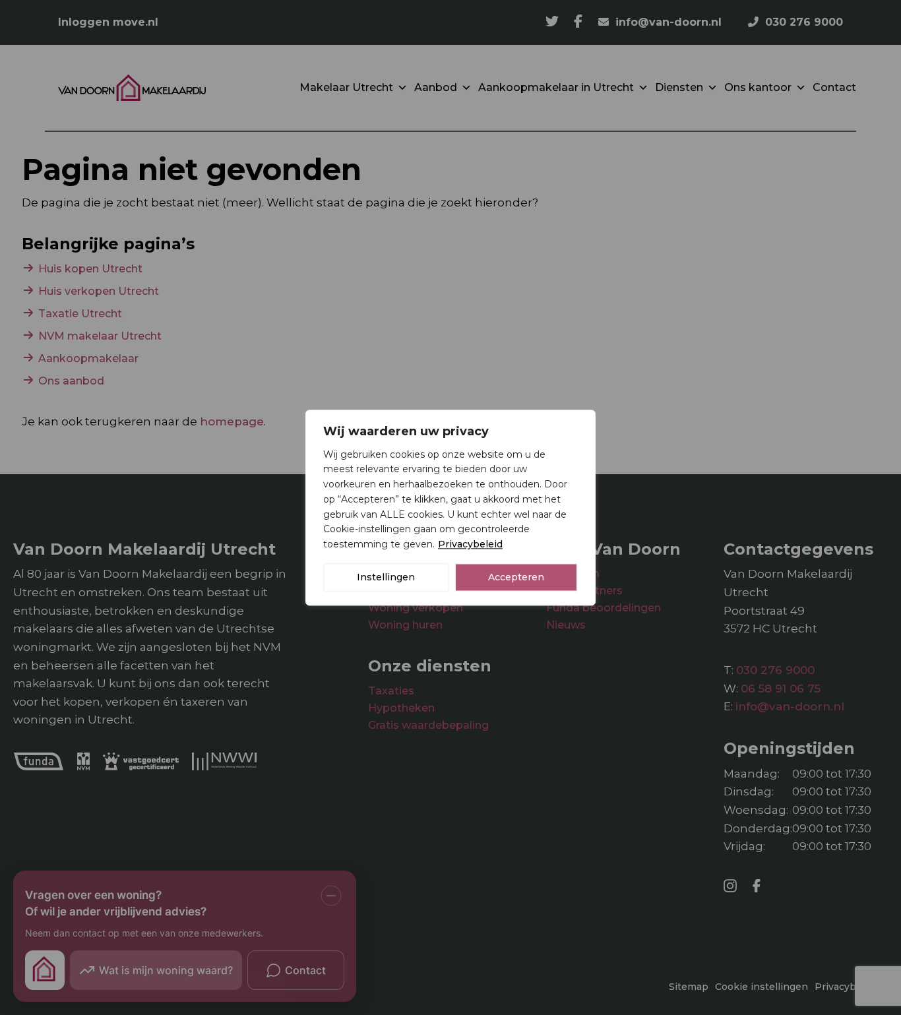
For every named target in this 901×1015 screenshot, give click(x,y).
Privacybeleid (470, 544)
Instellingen (386, 577)
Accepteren (516, 577)
